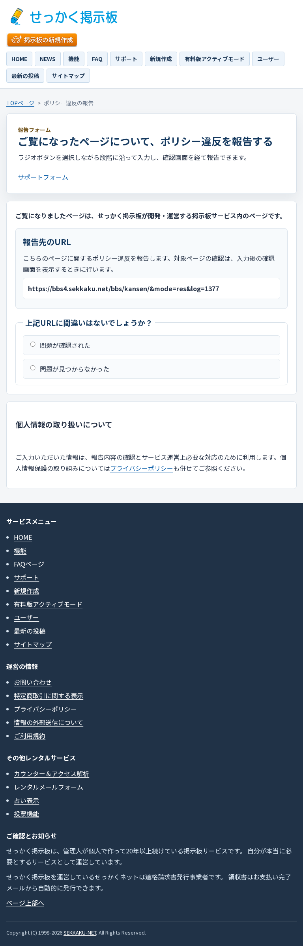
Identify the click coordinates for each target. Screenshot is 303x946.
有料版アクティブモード (215, 59)
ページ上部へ (25, 902)
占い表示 (26, 800)
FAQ (97, 59)
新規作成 (161, 59)
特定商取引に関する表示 (48, 695)
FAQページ (29, 564)
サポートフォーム (43, 177)
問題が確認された (65, 345)
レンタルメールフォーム (48, 787)
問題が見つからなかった (74, 369)
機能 (73, 59)
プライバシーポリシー (141, 468)
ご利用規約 (29, 735)
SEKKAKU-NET (80, 932)
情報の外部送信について (48, 722)
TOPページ (20, 103)
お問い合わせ (33, 682)
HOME (19, 59)
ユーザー (268, 59)
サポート (126, 59)
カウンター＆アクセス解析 (51, 773)
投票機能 (26, 813)
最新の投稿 (25, 76)
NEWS (48, 59)
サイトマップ (68, 76)
